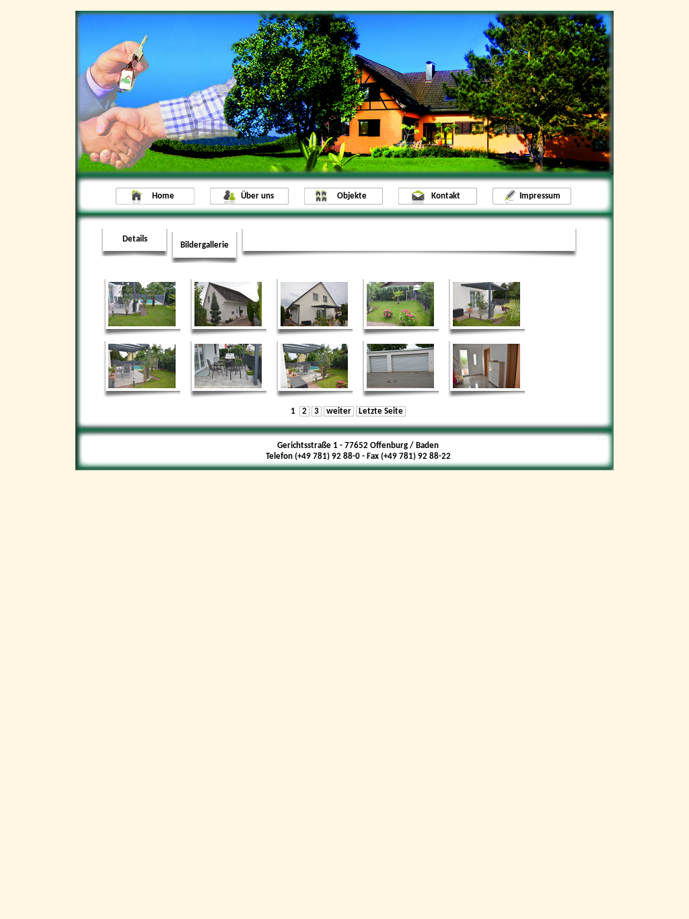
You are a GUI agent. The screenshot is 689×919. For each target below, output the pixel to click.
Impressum (539, 196)
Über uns (257, 196)
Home (163, 196)
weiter (338, 411)
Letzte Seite (381, 411)
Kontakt (445, 196)
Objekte (352, 196)
